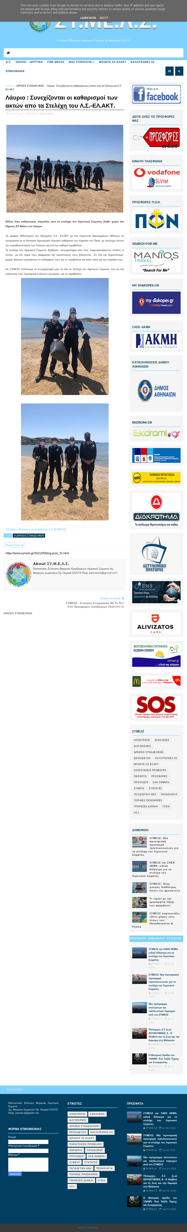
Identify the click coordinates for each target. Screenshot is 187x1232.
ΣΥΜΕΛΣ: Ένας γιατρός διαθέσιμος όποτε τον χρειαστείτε (165, 887)
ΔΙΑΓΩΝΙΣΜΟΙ (142, 746)
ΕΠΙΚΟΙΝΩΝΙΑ (15, 71)
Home (9, 85)
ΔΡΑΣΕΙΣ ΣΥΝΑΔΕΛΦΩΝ (30, 85)
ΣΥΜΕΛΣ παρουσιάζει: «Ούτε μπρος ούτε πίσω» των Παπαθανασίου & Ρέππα (156, 920)
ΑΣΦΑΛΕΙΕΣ (162, 740)
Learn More (88, 17)
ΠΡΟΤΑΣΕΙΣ (141, 782)
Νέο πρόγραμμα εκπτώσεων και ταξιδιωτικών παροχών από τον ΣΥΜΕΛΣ (160, 1161)
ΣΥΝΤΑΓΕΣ (155, 788)
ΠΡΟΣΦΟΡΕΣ (159, 776)
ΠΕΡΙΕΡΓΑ (140, 776)
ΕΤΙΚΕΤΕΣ (174, 938)
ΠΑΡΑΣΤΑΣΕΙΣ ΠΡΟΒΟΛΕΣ (150, 770)
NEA (137, 812)
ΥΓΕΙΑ (166, 806)
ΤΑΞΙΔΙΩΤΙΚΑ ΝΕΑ (145, 794)
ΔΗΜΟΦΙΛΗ (156, 938)
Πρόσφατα (138, 938)
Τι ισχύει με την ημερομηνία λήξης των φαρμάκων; (162, 902)
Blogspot (106, 1227)
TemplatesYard (87, 1227)
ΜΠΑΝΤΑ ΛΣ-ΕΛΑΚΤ (112, 62)
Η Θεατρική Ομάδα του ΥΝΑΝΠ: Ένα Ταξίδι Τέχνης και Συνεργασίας (164, 1059)
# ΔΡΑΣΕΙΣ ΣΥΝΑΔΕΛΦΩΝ (29, 535)
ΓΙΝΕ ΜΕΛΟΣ (55, 62)
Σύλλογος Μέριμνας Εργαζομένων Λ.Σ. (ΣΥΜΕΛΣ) (36, 529)
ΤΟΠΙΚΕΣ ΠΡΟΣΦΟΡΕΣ (148, 800)
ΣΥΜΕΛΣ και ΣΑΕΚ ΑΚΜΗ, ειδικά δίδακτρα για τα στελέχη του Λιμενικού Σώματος (153, 869)
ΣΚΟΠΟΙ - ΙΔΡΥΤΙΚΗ (29, 62)
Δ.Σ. (8, 62)
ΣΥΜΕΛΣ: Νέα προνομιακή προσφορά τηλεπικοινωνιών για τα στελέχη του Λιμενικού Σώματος (164, 981)
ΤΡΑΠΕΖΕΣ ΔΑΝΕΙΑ (146, 806)
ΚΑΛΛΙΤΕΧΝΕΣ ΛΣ (142, 62)
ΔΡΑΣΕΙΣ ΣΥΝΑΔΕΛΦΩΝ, (40, 113)
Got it (104, 17)
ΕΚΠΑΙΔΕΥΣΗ (142, 758)
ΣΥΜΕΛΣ (139, 788)
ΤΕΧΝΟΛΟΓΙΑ (169, 794)
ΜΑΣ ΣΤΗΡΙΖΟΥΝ (80, 62)
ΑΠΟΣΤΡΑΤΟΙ (142, 740)
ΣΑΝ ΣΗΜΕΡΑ (161, 782)
